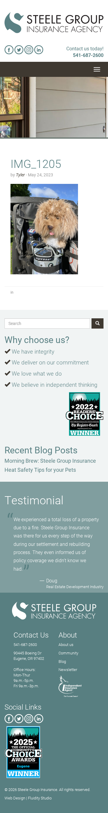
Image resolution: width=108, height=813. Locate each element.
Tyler (20, 175)
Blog (62, 661)
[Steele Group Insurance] (54, 22)
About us (66, 644)
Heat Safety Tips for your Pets (40, 469)
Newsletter (67, 669)
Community (68, 653)
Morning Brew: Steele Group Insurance (50, 460)
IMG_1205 (35, 163)
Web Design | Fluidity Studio (28, 798)
